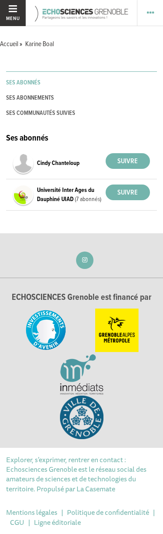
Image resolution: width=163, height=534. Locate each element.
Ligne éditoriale (57, 522)
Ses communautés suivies (40, 113)
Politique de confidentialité (108, 512)
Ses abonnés (23, 83)
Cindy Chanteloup (58, 163)
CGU (17, 522)
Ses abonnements (30, 98)
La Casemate (96, 488)
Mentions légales (31, 512)
